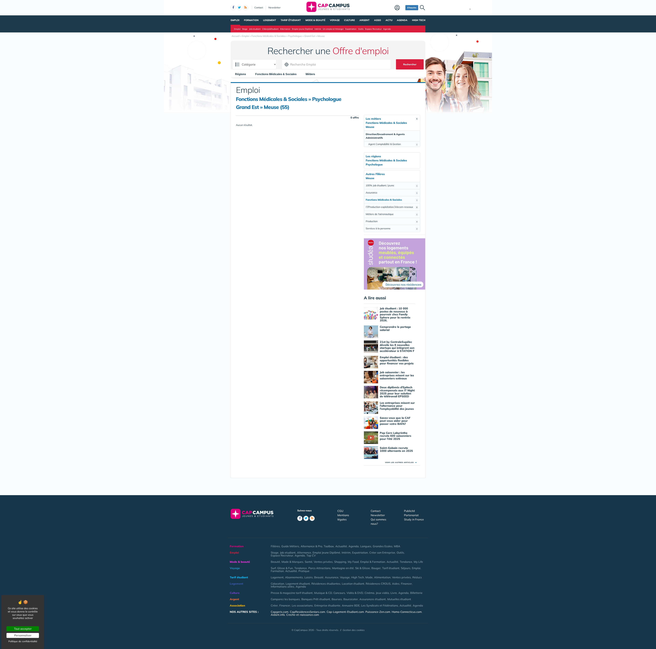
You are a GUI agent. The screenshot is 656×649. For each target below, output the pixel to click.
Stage (245, 29)
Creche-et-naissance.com (302, 614)
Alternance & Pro (311, 546)
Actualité (341, 546)
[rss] (245, 7)
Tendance (406, 561)
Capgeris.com (279, 611)
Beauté (275, 561)
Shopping (340, 561)
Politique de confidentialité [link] (22, 641)
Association (237, 605)
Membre (399, 8)
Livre (394, 593)
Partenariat (411, 515)
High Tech (418, 20)
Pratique (303, 571)
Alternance (285, 29)
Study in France (414, 519)
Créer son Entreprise (382, 552)
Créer (274, 605)
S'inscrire (411, 7)
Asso (377, 20)
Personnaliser (22, 635)
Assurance (391, 192)
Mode (369, 577)
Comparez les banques (285, 599)
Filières (275, 546)
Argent (364, 20)
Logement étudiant (298, 583)
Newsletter (274, 7)
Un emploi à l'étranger (333, 29)
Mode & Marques (292, 561)
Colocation (277, 583)
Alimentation (382, 577)
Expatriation (351, 29)
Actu (389, 20)
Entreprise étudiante (327, 605)
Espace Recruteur (373, 29)
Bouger (376, 568)
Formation (251, 20)
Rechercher (409, 64)
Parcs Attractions (319, 568)
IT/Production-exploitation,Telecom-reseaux (391, 206)
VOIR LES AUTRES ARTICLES (401, 462)
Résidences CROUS (378, 583)
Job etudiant (255, 29)
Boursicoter (350, 599)
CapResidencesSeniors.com (307, 611)
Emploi (235, 20)
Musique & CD (323, 593)
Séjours (405, 568)
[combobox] (242, 74)
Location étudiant (353, 583)
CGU (340, 511)
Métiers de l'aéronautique (391, 214)
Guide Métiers (290, 546)
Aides (395, 583)
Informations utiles (282, 586)
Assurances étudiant (372, 599)
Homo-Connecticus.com (407, 611)
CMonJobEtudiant (270, 29)
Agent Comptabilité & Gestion (392, 144)
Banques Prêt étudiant (315, 599)
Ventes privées (323, 561)
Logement (269, 20)
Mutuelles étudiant (399, 599)
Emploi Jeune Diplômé (302, 29)
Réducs (417, 577)
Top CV (311, 555)
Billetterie (416, 593)
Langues (365, 546)
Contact (258, 7)
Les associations (302, 605)
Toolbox (329, 546)
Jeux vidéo (382, 593)
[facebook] (233, 7)
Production (391, 221)
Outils (361, 29)
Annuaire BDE (351, 605)
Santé (308, 561)
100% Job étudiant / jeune (391, 185)
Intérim (318, 29)
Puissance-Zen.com (377, 611)
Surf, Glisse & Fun (282, 568)
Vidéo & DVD (355, 593)
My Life (418, 561)
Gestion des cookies (354, 630)
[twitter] (239, 7)
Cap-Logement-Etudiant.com (345, 611)
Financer (406, 583)
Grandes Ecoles (382, 546)
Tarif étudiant (291, 20)
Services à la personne (391, 228)
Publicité (409, 511)
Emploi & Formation (372, 561)
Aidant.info (278, 614)
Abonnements (294, 577)
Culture (349, 20)
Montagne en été (343, 568)
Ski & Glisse (362, 568)
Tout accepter (23, 628)
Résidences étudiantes (325, 583)
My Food (353, 561)
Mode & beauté (315, 20)
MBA (397, 546)
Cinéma (369, 593)
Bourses (337, 599)
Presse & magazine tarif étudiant (292, 593)
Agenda (402, 20)
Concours (339, 593)
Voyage (335, 20)
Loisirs (308, 577)
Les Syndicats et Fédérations (379, 605)
